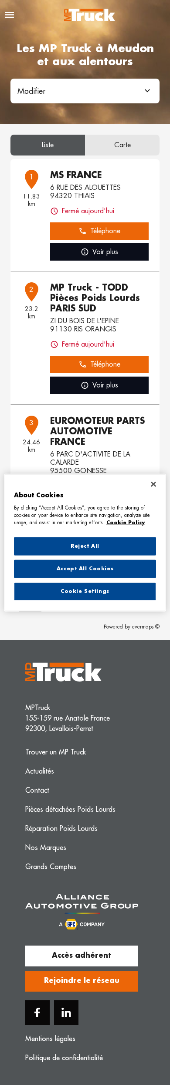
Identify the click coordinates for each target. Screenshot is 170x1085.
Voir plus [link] (105, 251)
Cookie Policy (125, 522)
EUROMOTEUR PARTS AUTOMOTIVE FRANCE (97, 431)
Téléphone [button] (105, 231)
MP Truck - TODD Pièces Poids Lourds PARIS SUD (95, 298)
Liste (48, 145)
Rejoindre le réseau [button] (81, 980)
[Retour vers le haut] (140, 1038)
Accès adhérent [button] (81, 955)
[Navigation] (9, 15)
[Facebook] (37, 1012)
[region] (85, 543)
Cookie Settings (85, 591)
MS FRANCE (76, 175)
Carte (122, 145)
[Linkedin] (66, 1012)
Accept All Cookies (85, 568)
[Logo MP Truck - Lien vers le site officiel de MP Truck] (89, 15)
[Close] (153, 484)
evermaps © (146, 626)
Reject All (85, 546)
